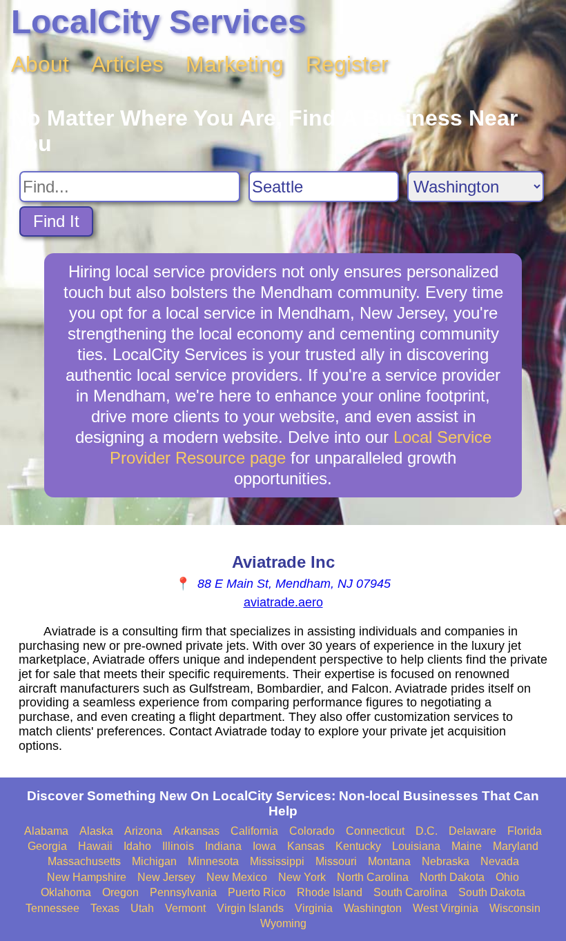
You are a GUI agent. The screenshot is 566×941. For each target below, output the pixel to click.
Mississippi (277, 861)
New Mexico (236, 877)
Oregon (120, 892)
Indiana (223, 846)
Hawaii (95, 846)
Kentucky (358, 846)
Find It (56, 221)
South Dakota (491, 892)
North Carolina (373, 877)
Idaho (137, 846)
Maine (466, 846)
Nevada (499, 861)
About (40, 64)
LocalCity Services (158, 21)
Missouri (336, 861)
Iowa (264, 846)
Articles (127, 64)
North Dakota (452, 877)
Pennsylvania (183, 892)
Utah (142, 908)
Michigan (154, 861)
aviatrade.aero (283, 602)
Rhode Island (329, 892)
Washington (373, 908)
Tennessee (52, 908)
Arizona (143, 831)
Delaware (472, 831)
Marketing (235, 64)
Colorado (312, 831)
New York (302, 877)
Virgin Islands (250, 908)
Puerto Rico (257, 892)
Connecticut (375, 831)
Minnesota (213, 861)
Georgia (47, 846)
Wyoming (283, 923)
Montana (389, 861)
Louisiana (416, 846)
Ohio (507, 877)
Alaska (96, 831)
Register (347, 64)
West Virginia (445, 908)
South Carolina (410, 892)
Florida (524, 831)
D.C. (427, 831)
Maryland (515, 846)
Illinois (178, 846)
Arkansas (196, 831)
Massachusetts (84, 861)
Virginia (314, 908)
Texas (104, 908)
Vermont (185, 908)
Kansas (305, 846)
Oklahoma (66, 892)
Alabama (46, 831)
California (254, 831)
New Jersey (166, 877)
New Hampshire (86, 877)
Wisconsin (514, 908)
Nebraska (445, 861)
